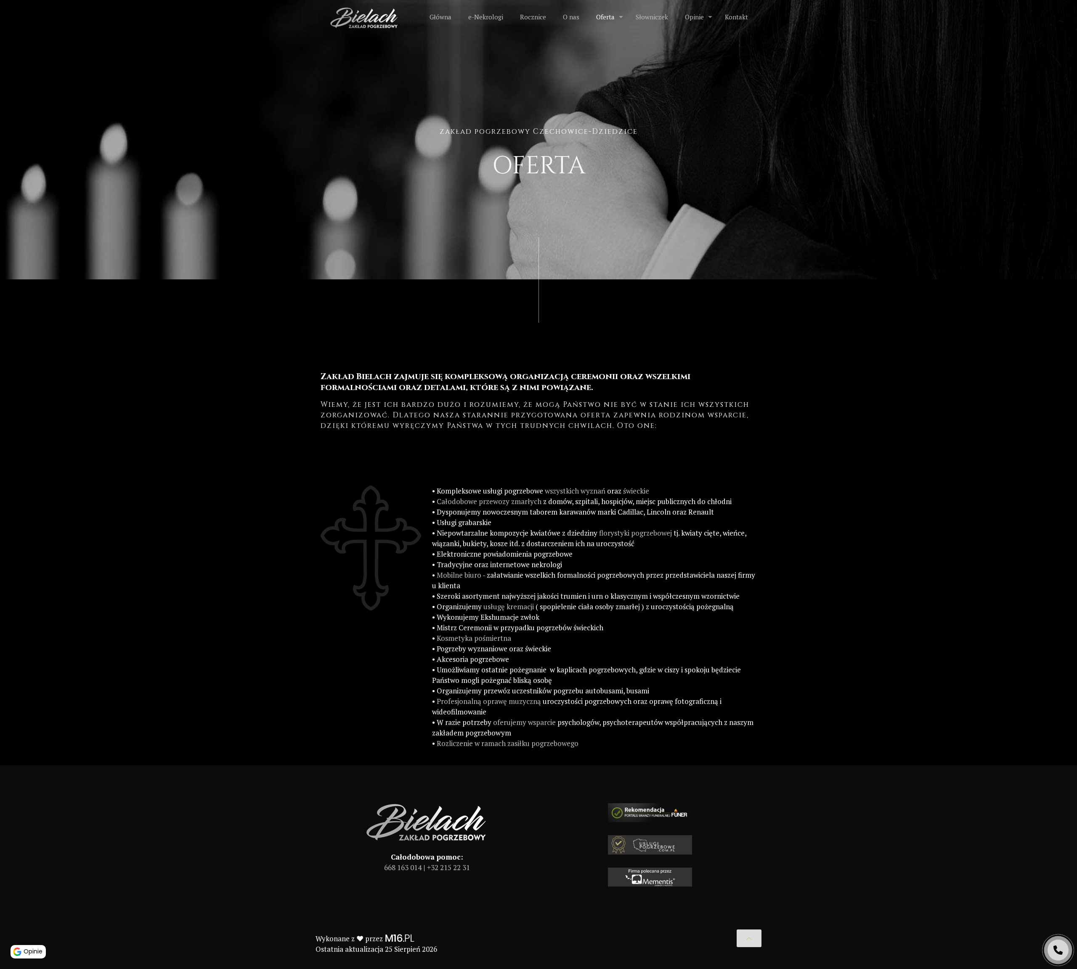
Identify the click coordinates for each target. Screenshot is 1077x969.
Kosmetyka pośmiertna (474, 638)
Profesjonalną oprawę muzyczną (489, 701)
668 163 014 (403, 867)
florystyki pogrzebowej (635, 533)
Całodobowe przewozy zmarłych (489, 501)
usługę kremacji (508, 606)
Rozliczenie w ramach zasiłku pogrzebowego (507, 743)
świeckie (636, 491)
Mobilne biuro (459, 575)
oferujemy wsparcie (524, 722)
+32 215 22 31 (448, 867)
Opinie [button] (33, 951)
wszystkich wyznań (575, 491)
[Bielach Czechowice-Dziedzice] (364, 17)
